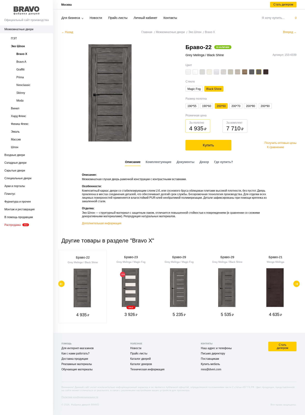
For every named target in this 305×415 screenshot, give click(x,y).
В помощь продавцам (18, 217)
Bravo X (21, 53)
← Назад (67, 32)
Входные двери (14, 154)
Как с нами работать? (75, 353)
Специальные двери (17, 178)
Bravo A (21, 61)
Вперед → (290, 32)
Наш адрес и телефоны (216, 348)
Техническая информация (147, 369)
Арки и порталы (14, 186)
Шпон (14, 147)
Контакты (170, 18)
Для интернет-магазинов (77, 348)
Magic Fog (194, 88)
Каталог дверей (140, 358)
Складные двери (15, 162)
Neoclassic (23, 85)
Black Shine (214, 88)
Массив (16, 139)
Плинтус (9, 193)
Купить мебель (210, 364)
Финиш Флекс (20, 123)
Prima (20, 77)
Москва (66, 4)
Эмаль (15, 131)
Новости (96, 18)
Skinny (20, 92)
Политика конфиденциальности (79, 397)
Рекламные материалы (76, 364)
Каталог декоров (141, 364)
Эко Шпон (18, 46)
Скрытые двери (14, 170)
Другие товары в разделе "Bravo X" (107, 240)
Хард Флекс (18, 116)
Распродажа (16, 224)
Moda (19, 100)
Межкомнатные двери (18, 29)
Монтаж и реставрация (19, 209)
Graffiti (20, 69)
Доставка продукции (74, 358)
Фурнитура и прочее (17, 201)
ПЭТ (14, 38)
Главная (146, 32)
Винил (15, 108)
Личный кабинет (145, 18)
